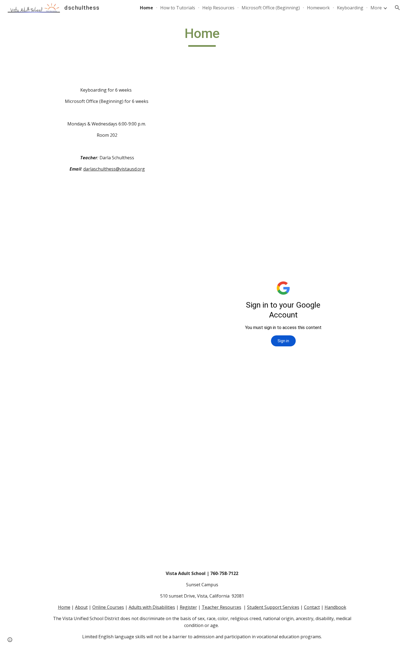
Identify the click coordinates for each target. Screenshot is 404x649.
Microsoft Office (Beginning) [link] (271, 8)
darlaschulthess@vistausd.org (114, 169)
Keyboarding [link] (350, 8)
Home (64, 607)
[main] (202, 36)
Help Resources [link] (218, 8)
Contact (312, 607)
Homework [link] (318, 8)
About (81, 607)
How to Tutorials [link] (177, 8)
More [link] (376, 8)
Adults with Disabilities (152, 607)
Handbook (335, 607)
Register (188, 607)
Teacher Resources (221, 607)
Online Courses (108, 607)
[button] (397, 7)
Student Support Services (273, 607)
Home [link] (146, 8)
